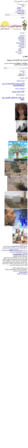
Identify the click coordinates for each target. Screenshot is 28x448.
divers (20, 246)
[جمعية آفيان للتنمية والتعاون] (13, 30)
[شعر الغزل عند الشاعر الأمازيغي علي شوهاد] (16, 225)
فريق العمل (21, 73)
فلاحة (19, 50)
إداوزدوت (22, 44)
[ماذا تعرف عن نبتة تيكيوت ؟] (16, 175)
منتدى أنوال (21, 45)
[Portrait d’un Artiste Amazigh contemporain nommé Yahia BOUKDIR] (22, 140)
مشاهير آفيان (20, 38)
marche (17, 247)
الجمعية (22, 41)
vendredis (20, 254)
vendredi (24, 252)
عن (23, 72)
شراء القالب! (21, 75)
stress (13, 252)
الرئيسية (22, 35)
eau (25, 246)
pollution (6, 250)
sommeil (22, 250)
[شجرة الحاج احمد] (17, 157)
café (5, 246)
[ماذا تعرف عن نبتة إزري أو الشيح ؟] (17, 190)
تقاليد (19, 48)
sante (14, 250)
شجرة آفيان (21, 37)
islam (12, 247)
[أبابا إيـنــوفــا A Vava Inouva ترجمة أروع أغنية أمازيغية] (21, 120)
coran (15, 246)
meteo (23, 248)
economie (5, 247)
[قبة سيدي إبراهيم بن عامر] (16, 208)
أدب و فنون (18, 51)
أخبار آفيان (21, 40)
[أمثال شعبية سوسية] (21, 132)
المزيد (19, 53)
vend (19, 252)
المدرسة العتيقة (20, 42)
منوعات (22, 47)
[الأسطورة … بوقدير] (20, 243)
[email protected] (23, 272)
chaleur (9, 246)
